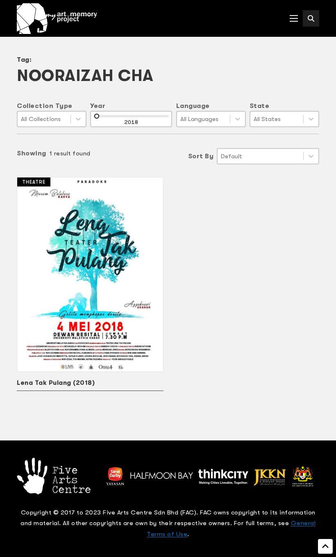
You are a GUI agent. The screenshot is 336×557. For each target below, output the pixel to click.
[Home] (57, 18)
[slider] (96, 116)
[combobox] (44, 119)
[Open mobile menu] (294, 18)
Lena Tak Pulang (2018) (56, 382)
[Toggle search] (311, 18)
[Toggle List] (78, 119)
